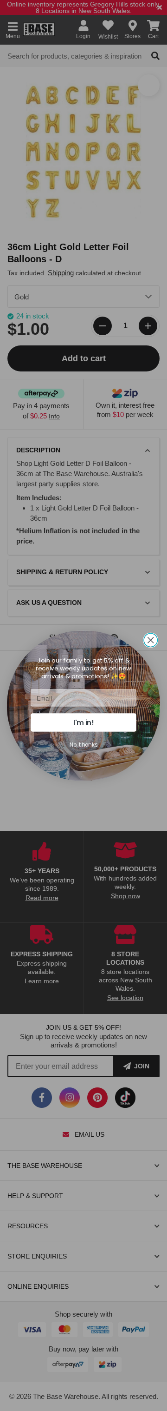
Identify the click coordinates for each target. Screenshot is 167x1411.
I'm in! (83, 722)
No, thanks (83, 745)
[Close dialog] (150, 640)
